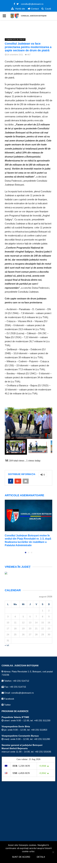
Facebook (8, 698)
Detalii (41, 857)
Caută (47, 8)
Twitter (7, 704)
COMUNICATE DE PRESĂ (15, 39)
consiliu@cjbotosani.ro (32, 4)
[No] (53, 852)
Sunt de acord (21, 857)
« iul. (7, 645)
